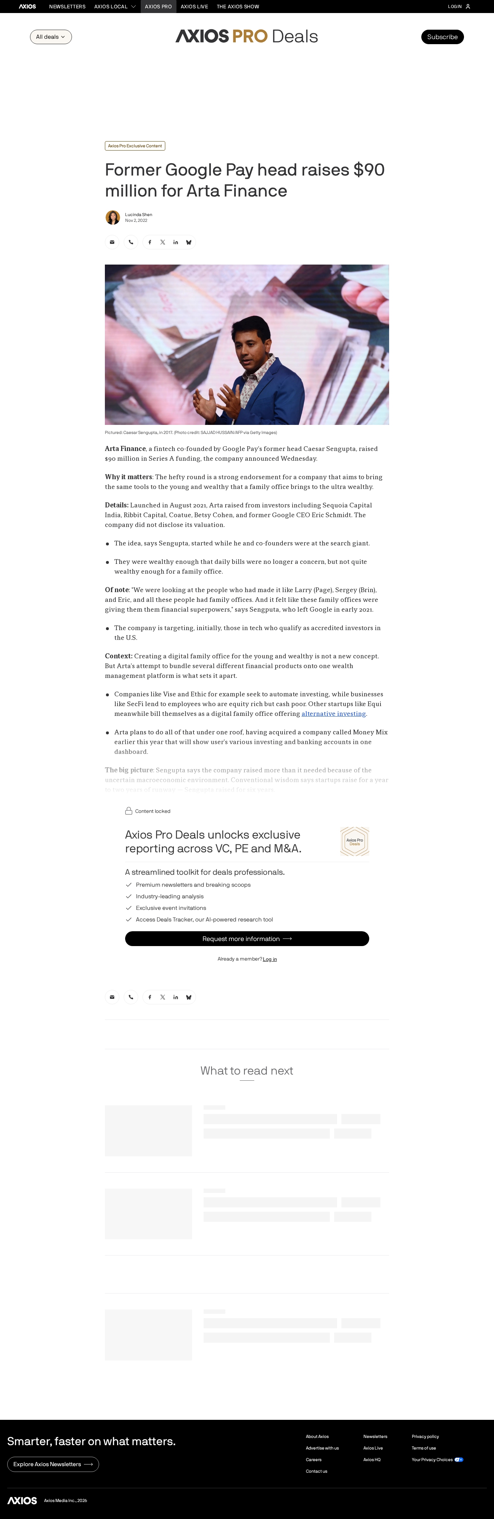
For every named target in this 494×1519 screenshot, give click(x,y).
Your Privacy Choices (432, 1459)
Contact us (316, 1471)
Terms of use (424, 1448)
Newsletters (67, 6)
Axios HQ (371, 1459)
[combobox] (115, 6)
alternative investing (334, 714)
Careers (313, 1459)
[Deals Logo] (247, 37)
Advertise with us (322, 1448)
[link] (112, 242)
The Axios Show (238, 6)
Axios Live (194, 6)
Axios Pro (158, 6)
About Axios (317, 1436)
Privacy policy (425, 1436)
